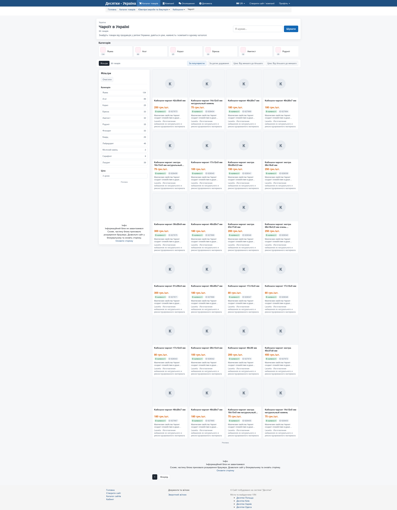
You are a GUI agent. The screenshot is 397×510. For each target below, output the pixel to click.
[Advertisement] (124, 203)
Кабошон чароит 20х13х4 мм (206, 347)
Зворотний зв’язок (177, 494)
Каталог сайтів (113, 496)
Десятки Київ (242, 500)
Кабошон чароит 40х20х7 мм (243, 100)
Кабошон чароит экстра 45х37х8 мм (278, 349)
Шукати (291, 29)
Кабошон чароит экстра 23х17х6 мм (241, 225)
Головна (110, 489)
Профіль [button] (283, 3)
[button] (240, 3)
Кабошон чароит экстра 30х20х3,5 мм (241, 163)
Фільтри (104, 63)
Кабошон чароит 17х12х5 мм (206, 162)
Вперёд (164, 476)
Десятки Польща (244, 497)
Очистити (107, 79)
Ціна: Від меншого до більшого (248, 63)
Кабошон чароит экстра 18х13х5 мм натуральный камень (168, 163)
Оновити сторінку (124, 240)
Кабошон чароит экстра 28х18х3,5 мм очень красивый (278, 225)
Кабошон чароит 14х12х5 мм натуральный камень (206, 102)
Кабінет (110, 499)
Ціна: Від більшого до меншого (282, 63)
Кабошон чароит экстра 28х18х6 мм (278, 163)
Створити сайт (262, 3)
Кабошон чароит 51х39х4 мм (169, 286)
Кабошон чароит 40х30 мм (242, 347)
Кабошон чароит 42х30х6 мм (169, 100)
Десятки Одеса (244, 506)
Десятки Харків (244, 503)
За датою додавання (219, 63)
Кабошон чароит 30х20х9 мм (169, 224)
